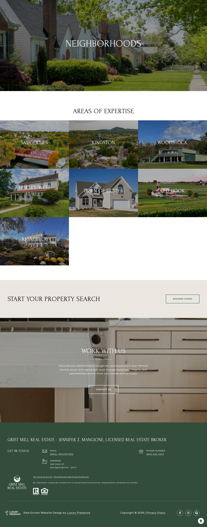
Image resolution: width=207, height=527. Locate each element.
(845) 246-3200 (155, 454)
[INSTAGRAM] (188, 513)
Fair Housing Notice (42, 477)
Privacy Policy (155, 512)
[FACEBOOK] (180, 513)
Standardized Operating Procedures (71, 477)
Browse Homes (182, 299)
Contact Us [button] (103, 389)
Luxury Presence (78, 512)
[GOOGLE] (196, 513)
